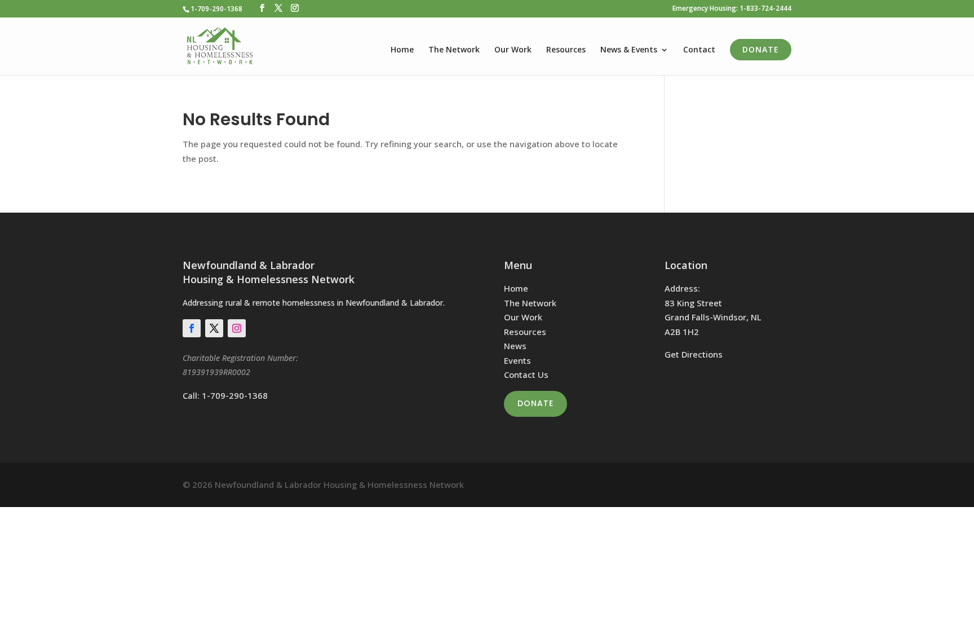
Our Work (513, 50)
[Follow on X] (214, 328)
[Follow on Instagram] (237, 328)
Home (402, 50)
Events (517, 360)
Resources (566, 50)
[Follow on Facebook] (192, 328)
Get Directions (694, 354)
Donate (760, 49)
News (515, 345)
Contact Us (526, 374)
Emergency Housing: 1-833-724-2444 (731, 9)
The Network (454, 50)
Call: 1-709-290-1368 (225, 395)
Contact (699, 50)
